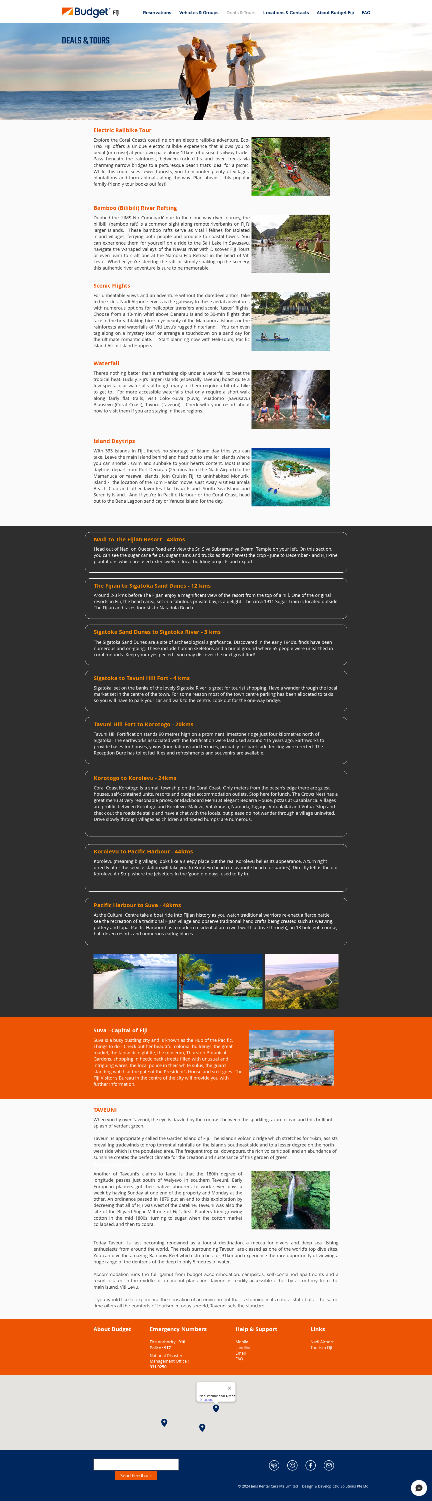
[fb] (311, 1465)
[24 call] (274, 1465)
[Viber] (292, 1465)
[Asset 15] (329, 1465)
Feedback (104, 1453)
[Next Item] (330, 982)
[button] (157, 12)
